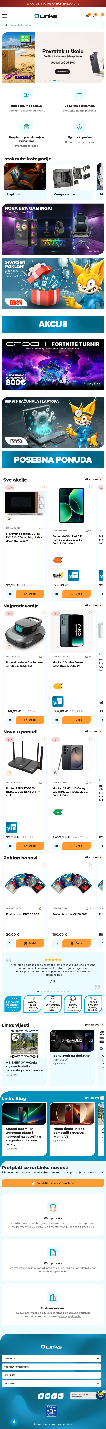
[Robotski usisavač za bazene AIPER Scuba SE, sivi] (25, 668)
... (53, 978)
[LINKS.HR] (14, 1422)
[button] (38, 991)
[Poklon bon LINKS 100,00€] (71, 906)
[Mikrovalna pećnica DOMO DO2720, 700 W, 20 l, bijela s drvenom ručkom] (25, 542)
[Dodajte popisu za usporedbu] (10, 594)
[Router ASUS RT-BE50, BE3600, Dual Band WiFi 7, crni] (25, 794)
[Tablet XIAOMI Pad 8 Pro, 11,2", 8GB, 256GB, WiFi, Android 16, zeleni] (71, 542)
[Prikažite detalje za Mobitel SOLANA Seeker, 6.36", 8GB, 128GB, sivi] (71, 668)
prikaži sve (91, 479)
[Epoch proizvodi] (53, 229)
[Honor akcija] (53, 57)
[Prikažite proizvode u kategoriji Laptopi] (25, 181)
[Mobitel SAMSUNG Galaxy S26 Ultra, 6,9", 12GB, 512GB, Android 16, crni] (71, 794)
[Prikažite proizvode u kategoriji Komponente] (71, 181)
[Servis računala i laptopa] (53, 422)
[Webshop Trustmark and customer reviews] (51, 1411)
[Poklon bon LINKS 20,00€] (25, 906)
